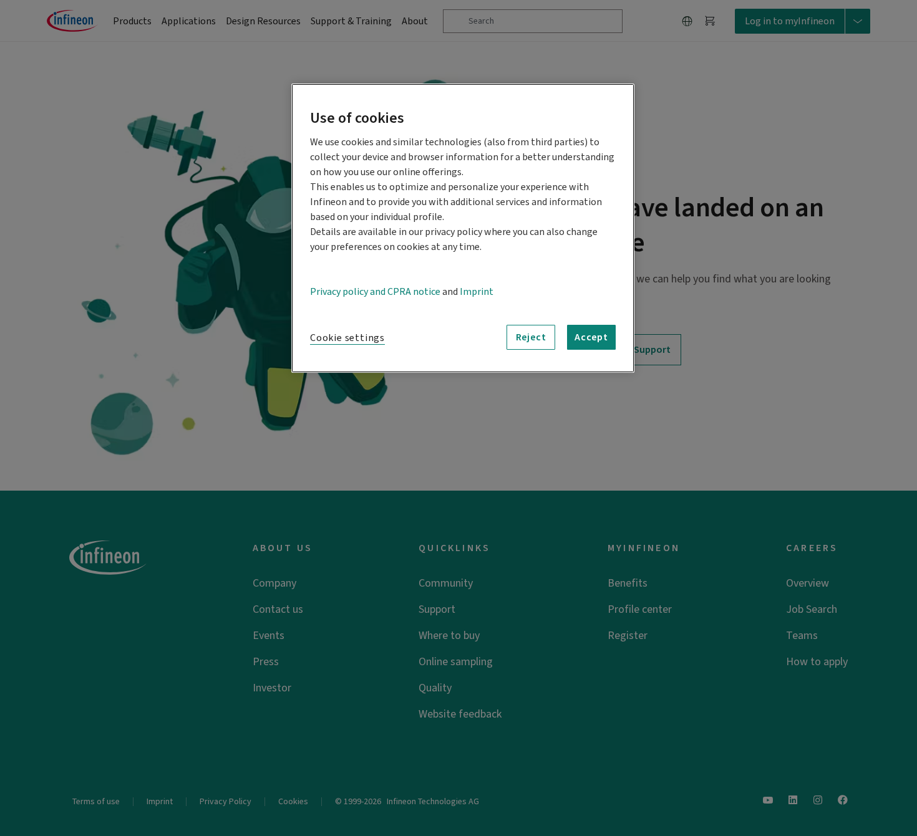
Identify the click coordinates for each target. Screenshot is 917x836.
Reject (531, 337)
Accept (591, 337)
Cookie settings (347, 338)
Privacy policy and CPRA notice (375, 292)
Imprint (476, 292)
